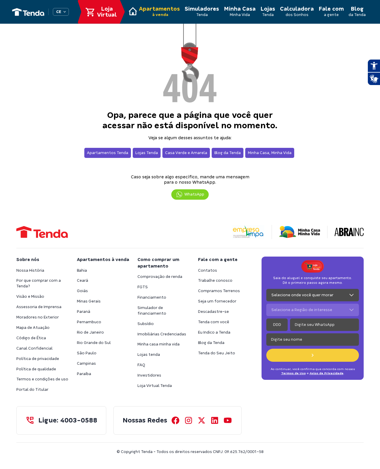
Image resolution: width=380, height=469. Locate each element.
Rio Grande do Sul (94, 342)
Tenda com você (213, 322)
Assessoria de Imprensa (38, 307)
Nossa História (30, 270)
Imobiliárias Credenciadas (161, 334)
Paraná (83, 311)
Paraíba (84, 374)
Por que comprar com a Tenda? (38, 283)
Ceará (82, 280)
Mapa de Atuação (33, 327)
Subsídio (145, 323)
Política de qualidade (36, 369)
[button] (190, 194)
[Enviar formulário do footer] (312, 355)
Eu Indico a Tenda (214, 332)
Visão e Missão (30, 296)
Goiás (82, 291)
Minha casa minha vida (158, 344)
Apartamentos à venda (103, 259)
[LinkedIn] (214, 420)
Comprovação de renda (159, 276)
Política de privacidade (37, 358)
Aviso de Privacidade (326, 373)
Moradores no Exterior (37, 317)
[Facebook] (175, 420)
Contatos (207, 270)
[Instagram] (188, 420)
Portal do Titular (32, 389)
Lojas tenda (148, 354)
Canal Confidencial (34, 348)
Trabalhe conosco (215, 280)
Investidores (149, 375)
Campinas (86, 363)
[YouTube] (227, 420)
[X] (201, 420)
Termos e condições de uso (42, 379)
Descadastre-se (213, 311)
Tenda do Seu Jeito (216, 353)
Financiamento (151, 297)
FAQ (141, 365)
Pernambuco (89, 322)
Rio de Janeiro (90, 332)
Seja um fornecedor (217, 301)
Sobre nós (27, 259)
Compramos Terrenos (219, 291)
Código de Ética (31, 338)
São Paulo (86, 353)
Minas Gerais (89, 301)
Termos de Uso (293, 373)
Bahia (82, 270)
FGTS (142, 287)
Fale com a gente (218, 259)
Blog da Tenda (211, 342)
